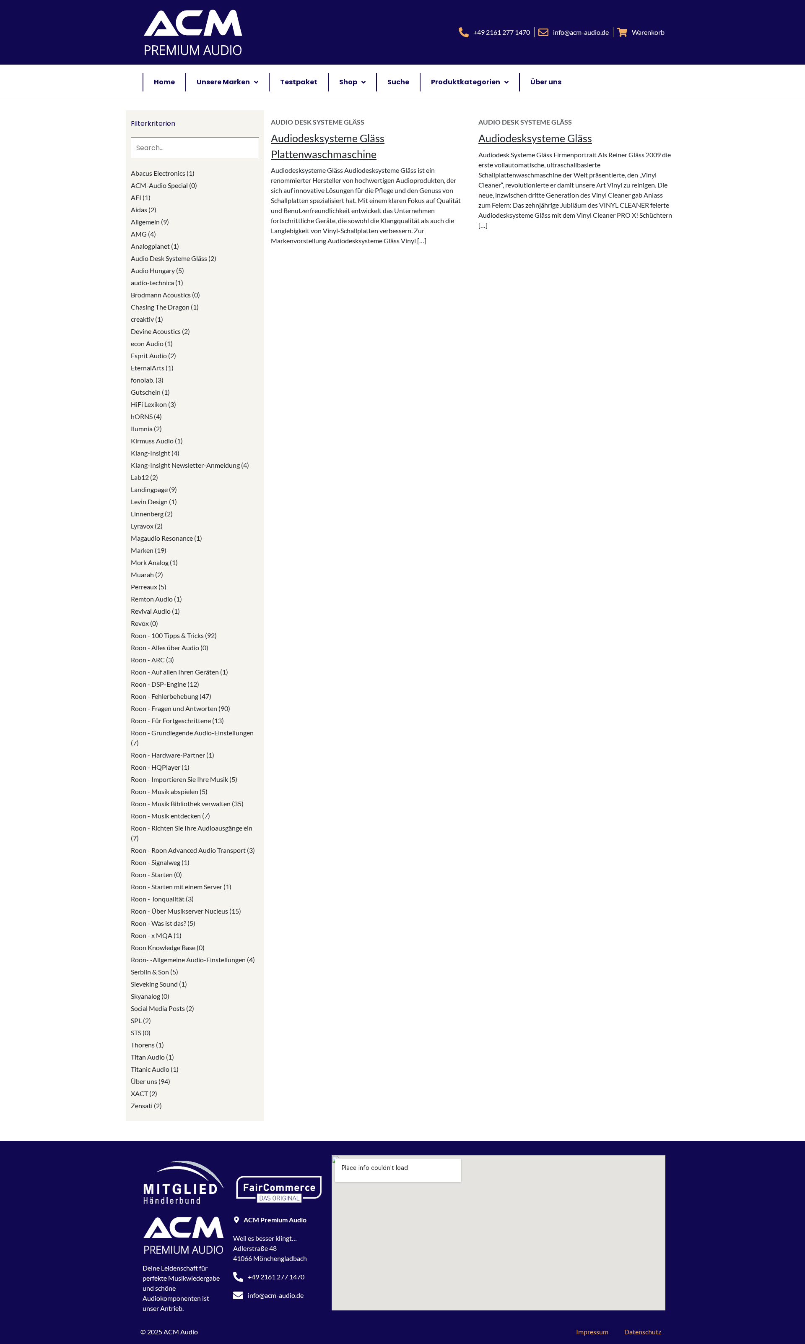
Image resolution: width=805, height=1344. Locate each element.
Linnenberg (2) (152, 514)
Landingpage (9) (154, 489)
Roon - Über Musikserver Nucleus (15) (186, 911)
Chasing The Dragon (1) (165, 307)
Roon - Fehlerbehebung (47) (171, 696)
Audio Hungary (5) (157, 270)
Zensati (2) (146, 1106)
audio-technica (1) (157, 283)
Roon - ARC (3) (152, 660)
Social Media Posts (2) (162, 1008)
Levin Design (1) (154, 501)
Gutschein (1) (150, 392)
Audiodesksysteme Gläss (535, 138)
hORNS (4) (146, 416)
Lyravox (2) (147, 526)
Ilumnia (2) (146, 428)
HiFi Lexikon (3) (153, 404)
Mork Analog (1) (154, 562)
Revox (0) (144, 623)
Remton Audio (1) (156, 599)
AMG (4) (143, 234)
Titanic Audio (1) (155, 1069)
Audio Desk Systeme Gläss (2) (173, 258)
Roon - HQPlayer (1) (160, 767)
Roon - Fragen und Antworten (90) (180, 708)
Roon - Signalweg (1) (160, 862)
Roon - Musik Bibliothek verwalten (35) (187, 803)
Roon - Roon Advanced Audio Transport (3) (193, 850)
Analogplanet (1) (155, 246)
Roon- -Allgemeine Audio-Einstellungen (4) (193, 960)
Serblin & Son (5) (154, 972)
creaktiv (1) (147, 319)
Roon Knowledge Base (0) (168, 947)
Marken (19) (148, 550)
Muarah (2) (147, 574)
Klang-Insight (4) (155, 453)
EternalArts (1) (152, 368)
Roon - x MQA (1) (156, 935)
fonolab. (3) (147, 380)
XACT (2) (144, 1093)
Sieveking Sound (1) (159, 984)
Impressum (592, 1332)
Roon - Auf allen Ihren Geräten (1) (179, 672)
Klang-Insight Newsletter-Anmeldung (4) (190, 465)
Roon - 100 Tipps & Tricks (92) (174, 635)
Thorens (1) (147, 1045)
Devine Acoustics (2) (160, 331)
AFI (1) (141, 197)
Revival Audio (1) (155, 611)
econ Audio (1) (152, 343)
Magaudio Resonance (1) (166, 538)
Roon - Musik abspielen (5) (169, 791)
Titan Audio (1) (152, 1057)
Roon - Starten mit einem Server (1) (181, 887)
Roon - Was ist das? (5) (163, 923)
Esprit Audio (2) (153, 355)
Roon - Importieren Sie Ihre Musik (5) (184, 779)
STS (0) (141, 1033)
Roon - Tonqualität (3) (162, 899)
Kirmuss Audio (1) (157, 441)
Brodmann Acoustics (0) (165, 295)
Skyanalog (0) (150, 996)
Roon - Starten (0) (156, 874)
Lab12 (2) (144, 477)
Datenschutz (642, 1332)
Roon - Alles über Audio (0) (169, 647)
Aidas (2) (143, 210)
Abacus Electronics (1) (163, 173)
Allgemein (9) (150, 222)
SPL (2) (141, 1020)
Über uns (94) (150, 1081)
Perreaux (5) (148, 587)
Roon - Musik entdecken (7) (170, 816)
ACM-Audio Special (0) (164, 185)
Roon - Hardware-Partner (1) (172, 755)
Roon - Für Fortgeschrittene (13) (177, 720)
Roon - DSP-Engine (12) (165, 684)
